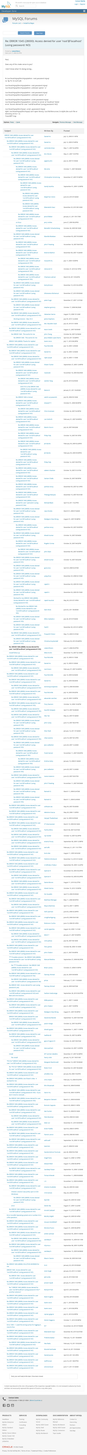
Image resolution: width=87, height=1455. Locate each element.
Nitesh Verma (48, 888)
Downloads (41, 1415)
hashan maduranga (50, 993)
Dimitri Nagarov (49, 1320)
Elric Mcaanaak (49, 1085)
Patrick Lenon (48, 1135)
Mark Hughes (48, 1297)
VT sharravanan (49, 824)
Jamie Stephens (49, 319)
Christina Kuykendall (51, 641)
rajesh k (46, 584)
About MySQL (76, 1415)
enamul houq (48, 841)
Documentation (60, 1415)
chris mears (48, 1080)
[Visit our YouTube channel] (12, 1406)
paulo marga (48, 1024)
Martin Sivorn (48, 427)
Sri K (45, 1265)
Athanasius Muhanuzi (51, 293)
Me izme (47, 169)
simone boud (48, 1367)
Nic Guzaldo (48, 894)
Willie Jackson (48, 1000)
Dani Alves (47, 610)
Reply (12, 122)
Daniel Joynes (48, 1355)
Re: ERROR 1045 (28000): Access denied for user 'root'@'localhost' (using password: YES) (27, 252)
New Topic (39, 33)
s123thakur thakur (50, 865)
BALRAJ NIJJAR (49, 1216)
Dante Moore (48, 882)
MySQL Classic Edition (9, 1433)
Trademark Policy (36, 1451)
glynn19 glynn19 (49, 1041)
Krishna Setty (48, 761)
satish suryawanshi (50, 397)
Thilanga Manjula (50, 495)
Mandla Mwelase (50, 236)
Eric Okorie (47, 154)
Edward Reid (48, 1164)
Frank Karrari (48, 753)
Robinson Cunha (49, 923)
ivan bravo (47, 669)
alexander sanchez (50, 698)
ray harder (47, 836)
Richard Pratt (48, 1290)
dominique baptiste (50, 687)
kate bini (47, 1146)
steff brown (48, 1361)
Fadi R (46, 627)
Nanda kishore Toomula (52, 1152)
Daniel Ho (47, 136)
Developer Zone (9, 11)
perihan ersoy (48, 487)
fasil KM (46, 1200)
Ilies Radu (47, 1343)
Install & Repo (28, 23)
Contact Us (73, 1419)
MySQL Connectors (59, 1430)
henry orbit (48, 1057)
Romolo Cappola (49, 1105)
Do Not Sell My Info (14, 1451)
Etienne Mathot (49, 253)
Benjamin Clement (50, 1099)
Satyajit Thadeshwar (51, 818)
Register (82, 4)
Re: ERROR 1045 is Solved (24, 397)
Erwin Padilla (48, 1129)
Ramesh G (47, 791)
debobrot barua (49, 812)
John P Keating (49, 244)
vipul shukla (48, 511)
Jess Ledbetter (49, 745)
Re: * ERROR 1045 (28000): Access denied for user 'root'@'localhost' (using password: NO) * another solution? (24, 1290)
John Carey (47, 723)
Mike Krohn (48, 653)
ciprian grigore (49, 1314)
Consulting (22, 1425)
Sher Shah (47, 731)
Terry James (48, 947)
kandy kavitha (49, 186)
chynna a (47, 1245)
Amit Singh (47, 1271)
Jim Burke (47, 444)
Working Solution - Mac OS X (23, 319)
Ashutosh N (48, 269)
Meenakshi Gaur (49, 207)
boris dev (47, 853)
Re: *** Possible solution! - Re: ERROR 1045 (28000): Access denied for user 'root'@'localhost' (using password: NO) (25, 967)
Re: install (14, 1057)
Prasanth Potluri (49, 634)
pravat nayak (48, 1283)
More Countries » (36, 1400)
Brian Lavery (48, 968)
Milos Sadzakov (49, 619)
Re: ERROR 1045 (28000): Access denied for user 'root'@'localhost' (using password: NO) (26, 161)
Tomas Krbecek (49, 1175)
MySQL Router (40, 1430)
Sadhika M (47, 1035)
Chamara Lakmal (50, 277)
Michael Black (48, 503)
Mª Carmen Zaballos (51, 1054)
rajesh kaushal (49, 600)
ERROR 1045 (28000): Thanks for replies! (22, 341)
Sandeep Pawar (49, 1169)
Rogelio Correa (49, 543)
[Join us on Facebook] (4, 1406)
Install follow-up (14, 653)
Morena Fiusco (49, 1228)
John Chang (48, 334)
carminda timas (49, 148)
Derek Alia (47, 1206)
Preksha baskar (49, 1338)
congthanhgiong (49, 917)
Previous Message (65, 122)
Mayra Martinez (49, 906)
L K (45, 1181)
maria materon (49, 776)
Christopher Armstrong (52, 177)
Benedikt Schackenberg (52, 228)
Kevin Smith (48, 330)
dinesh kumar (48, 535)
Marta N (47, 390)
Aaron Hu (47, 1093)
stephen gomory (49, 307)
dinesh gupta (48, 1029)
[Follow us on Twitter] (8, 1406)
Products (6, 1415)
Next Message (78, 122)
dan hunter (48, 1111)
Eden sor (47, 1123)
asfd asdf (47, 1140)
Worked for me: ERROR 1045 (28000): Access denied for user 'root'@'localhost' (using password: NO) (27, 600)
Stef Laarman (48, 912)
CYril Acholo (48, 1193)
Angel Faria (48, 1158)
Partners (72, 1425)
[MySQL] (6, 4)
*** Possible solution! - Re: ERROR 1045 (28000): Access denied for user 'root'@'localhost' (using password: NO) (25, 959)
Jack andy (47, 1277)
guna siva (47, 568)
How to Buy (73, 1422)
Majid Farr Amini (49, 197)
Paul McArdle (48, 346)
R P (45, 1326)
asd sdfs (47, 847)
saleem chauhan (49, 470)
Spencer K (47, 871)
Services (23, 1415)
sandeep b (47, 1240)
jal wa (46, 980)
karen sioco (48, 341)
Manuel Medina (49, 959)
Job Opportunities (75, 1428)
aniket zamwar (49, 1234)
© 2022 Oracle (18, 1447)
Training (21, 1419)
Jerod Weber (48, 217)
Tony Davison (48, 704)
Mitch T (46, 935)
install (11, 1054)
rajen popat (48, 358)
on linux (18, 222)
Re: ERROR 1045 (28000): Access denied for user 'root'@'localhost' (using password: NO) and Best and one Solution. (24, 993)
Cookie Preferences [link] (50, 1451)
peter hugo (48, 300)
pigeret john (48, 161)
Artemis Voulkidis (50, 1187)
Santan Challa (48, 478)
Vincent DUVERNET (50, 1222)
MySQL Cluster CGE (8, 1436)
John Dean (47, 552)
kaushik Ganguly (49, 710)
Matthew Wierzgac (50, 900)
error (13, 1206)
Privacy (4, 1451)
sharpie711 (48, 403)
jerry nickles (48, 222)
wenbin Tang (48, 381)
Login (76, 4)
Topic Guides (57, 1433)
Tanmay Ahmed (49, 975)
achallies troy (48, 1074)
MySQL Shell (40, 1427)
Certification (23, 1422)
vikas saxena (48, 738)
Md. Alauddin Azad (50, 324)
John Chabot (48, 952)
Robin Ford (48, 1068)
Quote (18, 122)
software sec (48, 807)
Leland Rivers (48, 648)
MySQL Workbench (42, 1433)
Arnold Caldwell (49, 1210)
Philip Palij (47, 435)
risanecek (47, 373)
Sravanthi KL (48, 261)
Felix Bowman (49, 1117)
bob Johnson (48, 285)
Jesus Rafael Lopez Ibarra (52, 338)
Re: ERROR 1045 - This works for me (23, 334)
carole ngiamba (49, 929)
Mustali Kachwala (50, 1349)
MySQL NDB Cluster (42, 1425)
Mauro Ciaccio (49, 1258)
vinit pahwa (48, 941)
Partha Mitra (48, 830)
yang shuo (47, 576)
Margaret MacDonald (51, 1062)
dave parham (48, 1048)
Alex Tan (47, 716)
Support (21, 1428)
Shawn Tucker (48, 365)
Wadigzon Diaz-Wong (51, 519)
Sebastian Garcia (49, 314)
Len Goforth (48, 419)
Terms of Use (25, 1451)
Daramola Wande (50, 1018)
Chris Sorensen (49, 411)
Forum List (16, 23)
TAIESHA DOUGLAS (50, 859)
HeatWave (5, 1419)
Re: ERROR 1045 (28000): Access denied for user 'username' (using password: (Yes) (27, 503)
